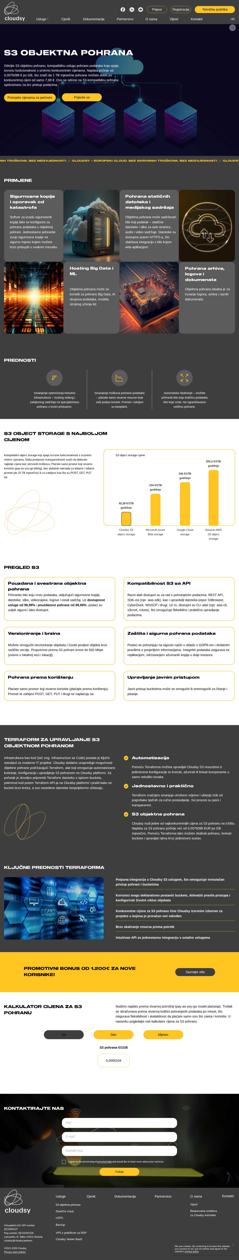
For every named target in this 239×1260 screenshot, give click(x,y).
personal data (104, 1161)
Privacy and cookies (15, 1252)
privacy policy (192, 1251)
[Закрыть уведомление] (233, 1244)
